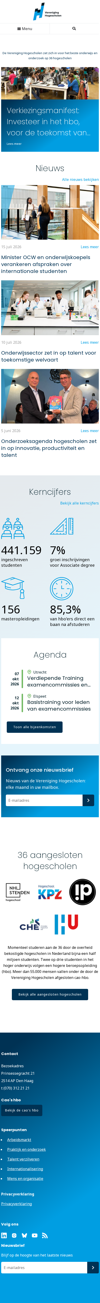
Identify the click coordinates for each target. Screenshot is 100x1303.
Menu (26, 28)
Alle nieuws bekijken (80, 179)
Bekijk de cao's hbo (22, 1110)
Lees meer (14, 144)
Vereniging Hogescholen (49, 11)
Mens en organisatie (25, 1178)
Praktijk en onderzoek (26, 1149)
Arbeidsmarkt (19, 1139)
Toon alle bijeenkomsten (34, 727)
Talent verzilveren (23, 1159)
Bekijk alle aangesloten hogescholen (50, 994)
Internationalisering (25, 1168)
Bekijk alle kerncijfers (79, 503)
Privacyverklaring (16, 1203)
